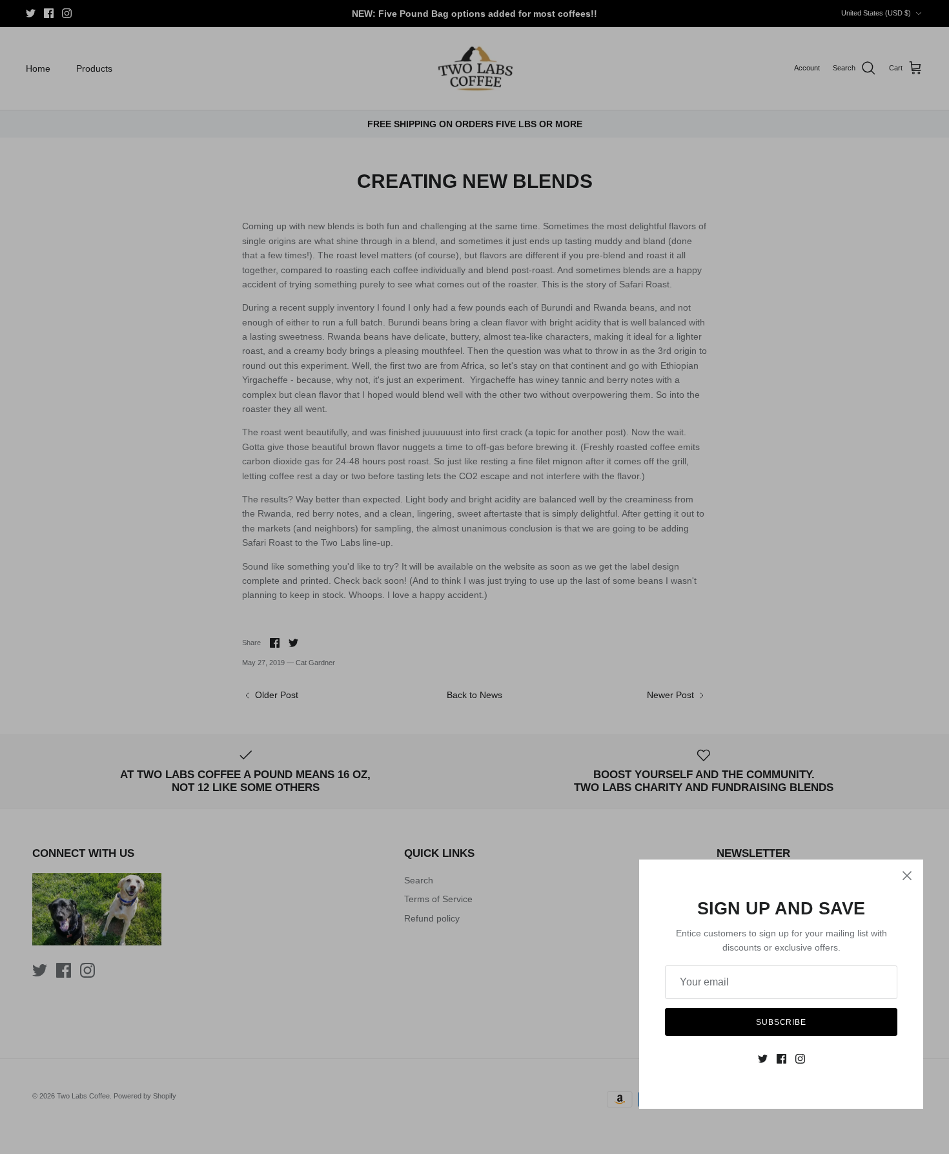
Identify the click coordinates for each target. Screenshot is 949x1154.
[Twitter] (763, 1059)
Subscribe (781, 1022)
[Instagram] (800, 1059)
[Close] (907, 875)
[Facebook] (781, 1059)
